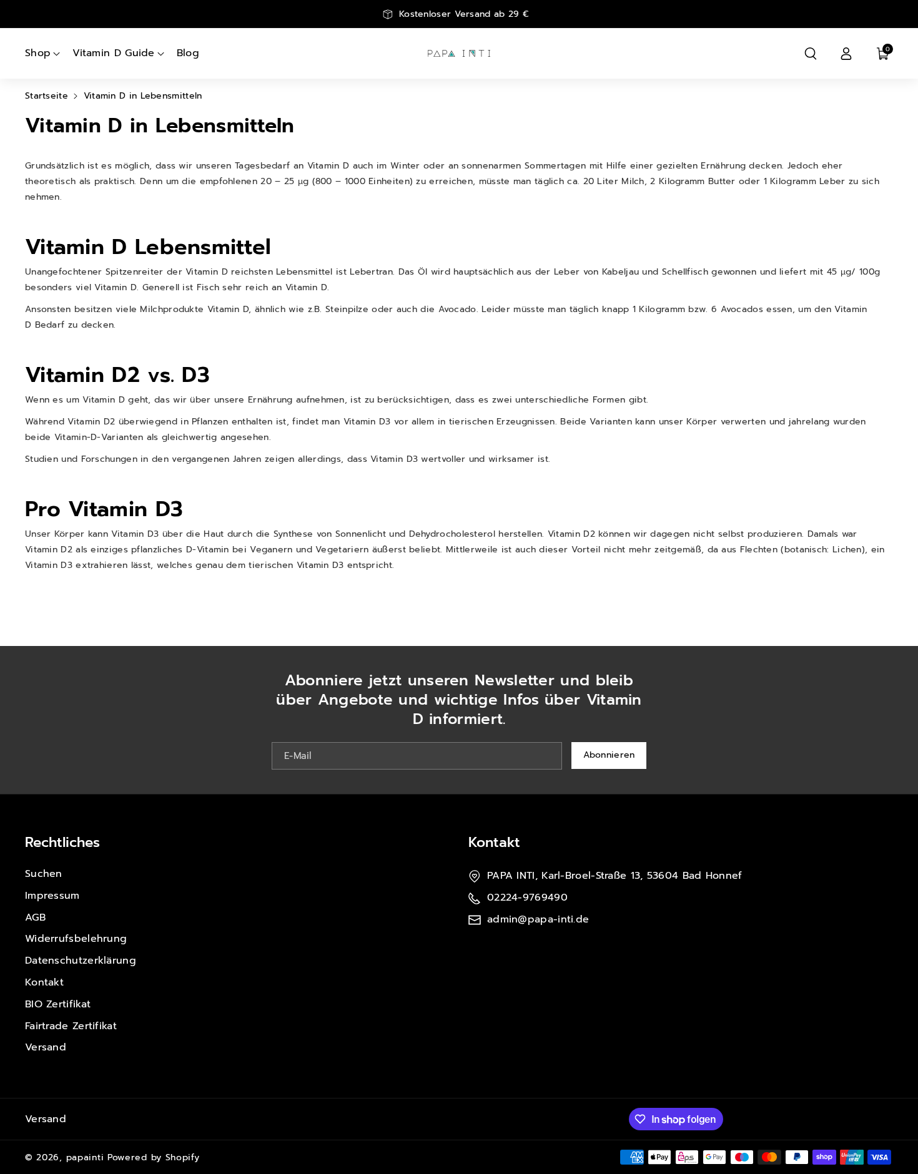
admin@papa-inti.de (538, 919)
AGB (35, 917)
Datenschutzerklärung (80, 960)
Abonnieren (609, 754)
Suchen (43, 873)
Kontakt (44, 982)
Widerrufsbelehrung (76, 938)
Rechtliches (62, 842)
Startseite (46, 95)
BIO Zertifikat (58, 1004)
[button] (810, 53)
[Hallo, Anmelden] (846, 53)
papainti (85, 1157)
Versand (45, 1047)
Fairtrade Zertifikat (71, 1026)
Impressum (52, 895)
